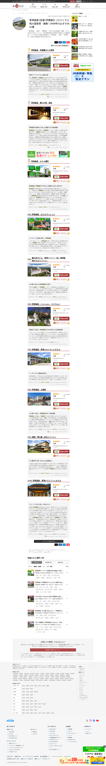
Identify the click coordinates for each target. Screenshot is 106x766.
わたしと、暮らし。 (83, 682)
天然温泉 (41, 606)
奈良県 (39, 703)
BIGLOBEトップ (46, 759)
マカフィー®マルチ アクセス (56, 746)
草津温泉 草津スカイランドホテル (46, 349)
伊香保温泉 (15, 675)
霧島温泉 (72, 678)
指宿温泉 (69, 680)
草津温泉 (38, 577)
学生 (40, 587)
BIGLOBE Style (71, 739)
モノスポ (81, 687)
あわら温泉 (41, 676)
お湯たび (81, 680)
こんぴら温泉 (36, 678)
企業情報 (68, 726)
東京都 (31, 691)
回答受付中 (48, 562)
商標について (38, 759)
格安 (37, 606)
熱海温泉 (64, 680)
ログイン (91, 1)
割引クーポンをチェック (62, 69)
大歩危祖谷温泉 (52, 680)
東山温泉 (57, 673)
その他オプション (13, 751)
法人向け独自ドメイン (55, 749)
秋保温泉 (52, 673)
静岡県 (23, 700)
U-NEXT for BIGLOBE (14, 749)
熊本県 (35, 712)
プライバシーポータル (57, 756)
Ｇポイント (81, 673)
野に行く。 (81, 689)
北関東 (44, 575)
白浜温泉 (20, 678)
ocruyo (80, 678)
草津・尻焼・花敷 (55, 575)
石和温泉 (57, 675)
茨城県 (31, 688)
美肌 (59, 577)
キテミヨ (81, 683)
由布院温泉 (58, 680)
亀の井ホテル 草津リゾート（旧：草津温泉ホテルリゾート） (48, 259)
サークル (41, 627)
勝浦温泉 (25, 678)
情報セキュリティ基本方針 (27, 759)
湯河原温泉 (62, 675)
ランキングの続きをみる (48, 541)
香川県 (27, 709)
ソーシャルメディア (72, 741)
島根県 (27, 706)
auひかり (11, 734)
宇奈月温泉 (47, 676)
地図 (56, 61)
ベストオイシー (82, 685)
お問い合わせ (10, 756)
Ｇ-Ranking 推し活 (83, 695)
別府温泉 (62, 678)
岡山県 (31, 706)
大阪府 (31, 703)
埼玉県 (23, 691)
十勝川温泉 (26, 673)
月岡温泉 (52, 675)
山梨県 (23, 694)
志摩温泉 (45, 680)
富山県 (23, 697)
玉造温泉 (47, 678)
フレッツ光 (52, 733)
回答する (72, 1)
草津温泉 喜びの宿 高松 (41, 103)
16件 (65, 57)
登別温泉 (21, 673)
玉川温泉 (21, 680)
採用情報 (70, 737)
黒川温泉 (67, 678)
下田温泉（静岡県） (23, 676)
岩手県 (31, 685)
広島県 (35, 706)
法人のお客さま (52, 726)
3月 (51, 629)
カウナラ (81, 690)
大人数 (57, 617)
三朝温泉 (42, 678)
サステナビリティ (72, 733)
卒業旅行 (43, 577)
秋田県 (39, 685)
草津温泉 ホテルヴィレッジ (43, 214)
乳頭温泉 (42, 673)
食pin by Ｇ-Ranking (83, 697)
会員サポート (89, 733)
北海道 (23, 685)
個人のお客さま (11, 726)
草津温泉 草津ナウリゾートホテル (47, 481)
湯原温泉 (57, 678)
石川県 (27, 697)
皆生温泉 (52, 678)
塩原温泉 (37, 675)
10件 (65, 109)
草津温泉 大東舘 (39, 390)
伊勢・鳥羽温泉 (39, 680)
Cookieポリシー (67, 756)
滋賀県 (23, 703)
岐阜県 (27, 700)
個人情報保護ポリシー (45, 756)
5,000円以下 (47, 606)
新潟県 (31, 694)
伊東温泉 (68, 675)
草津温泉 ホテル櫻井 (40, 161)
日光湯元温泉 (27, 680)
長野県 (27, 694)
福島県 (47, 685)
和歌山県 (44, 703)
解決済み (60, 562)
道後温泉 (30, 678)
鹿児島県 (48, 712)
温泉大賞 (35, 731)
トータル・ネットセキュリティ (16, 747)
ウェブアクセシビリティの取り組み (30, 756)
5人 (44, 587)
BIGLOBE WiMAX (13, 738)
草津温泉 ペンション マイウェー (46, 304)
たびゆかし (81, 693)
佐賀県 (27, 712)
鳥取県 (23, 706)
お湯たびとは (82, 668)
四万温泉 (26, 675)
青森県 (27, 685)
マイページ (86, 1)
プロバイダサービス (54, 735)
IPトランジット (53, 743)
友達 (37, 575)
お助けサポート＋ (13, 743)
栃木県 (23, 688)
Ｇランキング (82, 675)
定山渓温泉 (15, 673)
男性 (47, 587)
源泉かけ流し (49, 577)
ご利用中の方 (87, 726)
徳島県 (23, 709)
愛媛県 (31, 709)
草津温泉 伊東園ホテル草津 (42, 50)
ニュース (70, 735)
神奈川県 (36, 691)
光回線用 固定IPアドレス (55, 737)
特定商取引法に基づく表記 (13, 759)
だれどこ (81, 677)
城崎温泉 (68, 676)
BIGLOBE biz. (53, 729)
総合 (51, 566)
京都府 (27, 703)
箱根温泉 (33, 680)
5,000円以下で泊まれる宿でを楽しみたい (48, 342)
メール (87, 731)
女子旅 (55, 577)
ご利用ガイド (82, 670)
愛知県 (31, 700)
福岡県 (23, 712)
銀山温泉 (67, 673)
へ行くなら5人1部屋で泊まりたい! (49, 145)
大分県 (39, 712)
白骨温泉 (47, 675)
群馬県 (49, 575)
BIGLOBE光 (11, 731)
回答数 (39, 566)
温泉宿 (57, 603)
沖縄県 (52, 712)
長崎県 (31, 712)
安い (61, 603)
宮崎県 (43, 712)
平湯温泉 (57, 676)
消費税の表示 (18, 756)
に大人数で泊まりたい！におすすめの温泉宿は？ (52, 250)
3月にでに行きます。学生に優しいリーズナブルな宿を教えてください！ (57, 94)
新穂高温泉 (62, 676)
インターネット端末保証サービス (16, 745)
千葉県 (27, 691)
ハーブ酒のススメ (83, 699)
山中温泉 (35, 676)
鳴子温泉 (47, 673)
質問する (79, 1)
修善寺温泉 (15, 676)
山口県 (39, 706)
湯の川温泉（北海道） (34, 673)
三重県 (35, 700)
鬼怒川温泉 (31, 675)
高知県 (35, 709)
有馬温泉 (15, 678)
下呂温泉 (52, 676)
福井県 (31, 697)
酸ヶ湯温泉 (15, 680)
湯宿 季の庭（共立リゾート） (44, 437)
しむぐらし (35, 734)
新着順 (35, 566)
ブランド (70, 731)
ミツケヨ (81, 692)
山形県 (43, 685)
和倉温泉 (31, 676)
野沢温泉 (42, 675)
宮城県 (35, 685)
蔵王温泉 (62, 673)
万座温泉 (21, 675)
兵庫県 (35, 703)
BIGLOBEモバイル (13, 736)
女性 (40, 575)
